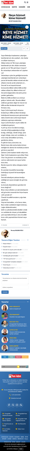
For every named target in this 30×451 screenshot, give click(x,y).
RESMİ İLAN (21, 438)
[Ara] (25, 2)
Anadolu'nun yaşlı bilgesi (17, 317)
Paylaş (5, 48)
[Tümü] (28, 302)
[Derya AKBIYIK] (4, 348)
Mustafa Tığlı (14, 322)
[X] (13, 405)
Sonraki (25, 225)
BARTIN (14, 7)
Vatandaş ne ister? (9, 268)
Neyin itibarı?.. (7, 243)
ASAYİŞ (23, 442)
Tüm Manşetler (22, 423)
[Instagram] (17, 405)
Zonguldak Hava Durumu (21, 414)
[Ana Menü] (27, 2)
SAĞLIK (9, 438)
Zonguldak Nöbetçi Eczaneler (7, 414)
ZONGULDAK (5, 7)
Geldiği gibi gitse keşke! (10, 255)
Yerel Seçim (7, 265)
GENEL (22, 437)
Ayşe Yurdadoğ (15, 306)
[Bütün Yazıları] (28, 240)
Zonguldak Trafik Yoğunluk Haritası (21, 419)
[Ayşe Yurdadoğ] (4, 307)
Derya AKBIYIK (14, 346)
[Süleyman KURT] (4, 315)
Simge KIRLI (13, 338)
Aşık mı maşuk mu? (15, 309)
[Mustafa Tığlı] (4, 324)
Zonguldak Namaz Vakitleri (6, 419)
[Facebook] (9, 405)
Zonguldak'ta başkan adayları (12, 262)
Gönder (5, 292)
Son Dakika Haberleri (6, 429)
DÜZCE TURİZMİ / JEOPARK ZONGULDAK (18, 349)
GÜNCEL (14, 438)
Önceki (4, 225)
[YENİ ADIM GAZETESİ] (7, 2)
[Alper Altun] (4, 332)
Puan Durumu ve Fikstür (7, 424)
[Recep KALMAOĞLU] (4, 15)
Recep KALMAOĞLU (15, 21)
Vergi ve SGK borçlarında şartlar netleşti (17, 333)
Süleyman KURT (15, 314)
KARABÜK (22, 7)
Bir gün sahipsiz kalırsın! (10, 252)
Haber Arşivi (21, 429)
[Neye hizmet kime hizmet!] (15, 33)
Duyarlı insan (7, 246)
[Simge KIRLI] (4, 340)
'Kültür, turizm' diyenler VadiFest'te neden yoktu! (17, 341)
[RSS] (21, 405)
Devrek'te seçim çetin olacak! (12, 249)
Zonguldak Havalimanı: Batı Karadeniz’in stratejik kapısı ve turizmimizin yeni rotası (19, 325)
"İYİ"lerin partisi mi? (9, 259)
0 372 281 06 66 (16, 395)
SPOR (26, 437)
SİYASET (4, 438)
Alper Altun (14, 330)
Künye (26, 438)
